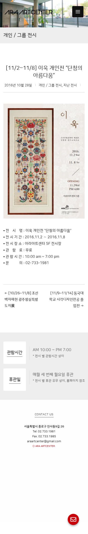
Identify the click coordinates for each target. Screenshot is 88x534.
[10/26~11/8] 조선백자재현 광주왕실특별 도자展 (21, 299)
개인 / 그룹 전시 (50, 85)
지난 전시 (70, 85)
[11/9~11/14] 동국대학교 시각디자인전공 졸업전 (66, 299)
